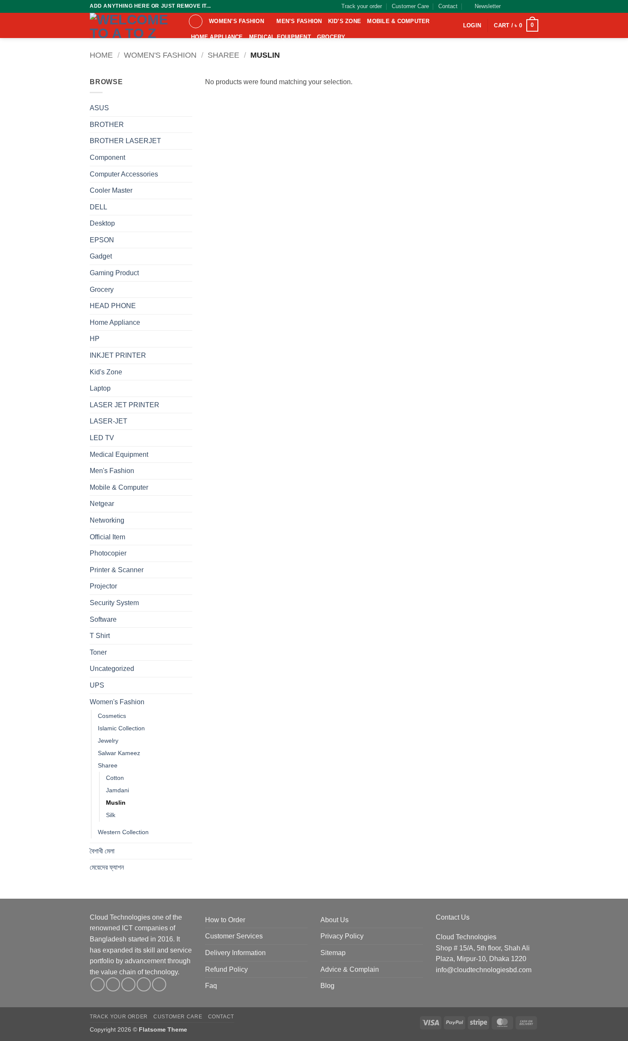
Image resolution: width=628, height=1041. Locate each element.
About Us (334, 919)
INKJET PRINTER (118, 355)
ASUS (99, 108)
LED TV (102, 437)
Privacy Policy (342, 936)
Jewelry (108, 740)
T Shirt (100, 635)
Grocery (331, 37)
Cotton (115, 777)
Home (101, 54)
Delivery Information (235, 952)
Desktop (102, 223)
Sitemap (333, 952)
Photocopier (108, 553)
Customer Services (234, 936)
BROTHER (107, 124)
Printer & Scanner (117, 569)
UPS (97, 685)
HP (95, 338)
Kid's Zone (106, 372)
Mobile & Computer (398, 21)
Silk (110, 815)
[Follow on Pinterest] (159, 984)
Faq (211, 985)
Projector (103, 586)
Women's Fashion (160, 54)
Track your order (361, 6)
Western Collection (123, 832)
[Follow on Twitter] (525, 6)
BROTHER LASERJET (125, 140)
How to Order (225, 919)
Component (107, 157)
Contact (448, 6)
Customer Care (410, 6)
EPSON (102, 240)
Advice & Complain (349, 969)
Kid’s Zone (344, 21)
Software (103, 619)
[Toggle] (187, 158)
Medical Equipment (280, 37)
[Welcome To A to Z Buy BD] (132, 25)
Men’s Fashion (299, 21)
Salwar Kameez (119, 753)
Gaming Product (114, 272)
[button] (484, 6)
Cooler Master (111, 190)
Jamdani (117, 790)
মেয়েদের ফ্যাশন (107, 867)
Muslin (116, 802)
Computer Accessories (124, 174)
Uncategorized (112, 668)
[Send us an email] (534, 6)
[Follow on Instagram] (517, 6)
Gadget (101, 256)
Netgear (102, 503)
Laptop (100, 388)
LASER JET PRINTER (124, 405)
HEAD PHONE (113, 305)
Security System (114, 602)
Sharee (223, 54)
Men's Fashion (112, 470)
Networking (107, 520)
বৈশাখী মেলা (102, 851)
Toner (98, 652)
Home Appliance (217, 37)
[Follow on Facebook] (509, 6)
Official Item (107, 537)
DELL (98, 207)
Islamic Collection (121, 728)
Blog (327, 985)
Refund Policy (226, 969)
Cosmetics (112, 715)
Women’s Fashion (236, 21)
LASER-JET (108, 421)
